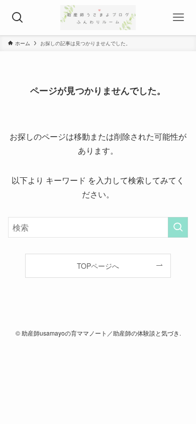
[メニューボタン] (178, 17)
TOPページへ (98, 266)
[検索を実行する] (178, 227)
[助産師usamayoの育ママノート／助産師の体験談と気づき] (98, 17)
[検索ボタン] (17, 17)
